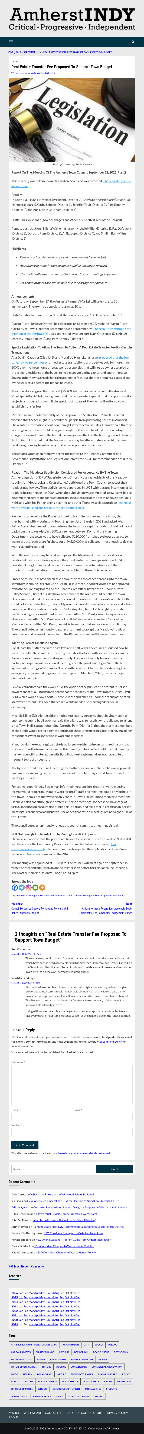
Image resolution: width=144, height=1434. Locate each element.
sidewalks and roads (55, 895)
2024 (14, 1301)
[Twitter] (22, 887)
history (46, 1366)
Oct (67, 1297)
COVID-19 (64, 1352)
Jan (21, 1292)
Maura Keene (20, 73)
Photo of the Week (82, 1374)
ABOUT (13, 1417)
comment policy (109, 1041)
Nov (72, 1297)
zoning (99, 1396)
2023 (14, 1306)
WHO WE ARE (33, 1412)
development (101, 1352)
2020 (14, 1319)
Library (27, 1374)
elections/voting (21, 1359)
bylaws (21, 895)
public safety (91, 1381)
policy (15, 1381)
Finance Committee (82, 1359)
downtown (121, 1352)
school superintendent (66, 1389)
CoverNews (95, 1428)
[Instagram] (28, 887)
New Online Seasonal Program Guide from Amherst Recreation (73, 1239)
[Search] (133, 42)
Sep (62, 1297)
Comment (18, 1062)
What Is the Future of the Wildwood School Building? (62, 1194)
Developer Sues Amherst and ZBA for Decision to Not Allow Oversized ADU (73, 1200)
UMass (59, 1396)
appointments (71, 1344)
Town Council (74, 895)
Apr (36, 1292)
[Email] (35, 887)
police (126, 1374)
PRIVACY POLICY (117, 1412)
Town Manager (42, 1396)
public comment (47, 1381)
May (42, 1292)
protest (28, 1381)
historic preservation (24, 1366)
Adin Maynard (20, 1207)
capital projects (21, 1352)
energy (41, 1359)
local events (44, 1374)
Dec (77, 1297)
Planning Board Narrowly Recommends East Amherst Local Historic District (78, 1226)
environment (58, 1359)
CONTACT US (53, 1412)
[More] (42, 887)
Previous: (39, 908)
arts (87, 1344)
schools (42, 1389)
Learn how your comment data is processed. (84, 1153)
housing (61, 1366)
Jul (52, 1292)
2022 (14, 1310)
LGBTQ (14, 1374)
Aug (56, 1292)
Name (15, 1109)
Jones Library (79, 1366)
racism (108, 1381)
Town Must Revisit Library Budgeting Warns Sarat (67, 1213)
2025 (14, 1297)
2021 (14, 1315)
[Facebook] (15, 887)
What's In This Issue (79, 1396)
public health (70, 1381)
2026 (14, 1292)
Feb (26, 1292)
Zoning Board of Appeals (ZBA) (100, 895)
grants (103, 1359)
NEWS (15, 61)
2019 (14, 1324)
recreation (124, 1381)
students (111, 1389)
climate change (45, 1352)
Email (78, 1109)
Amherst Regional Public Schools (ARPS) (34, 1344)
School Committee (22, 1389)
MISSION (14, 1412)
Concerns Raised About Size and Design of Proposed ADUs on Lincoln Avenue (80, 1207)
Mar (31, 1292)
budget (99, 1344)
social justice (93, 1389)
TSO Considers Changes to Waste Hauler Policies (73, 1233)
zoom (121, 895)
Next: (106, 908)
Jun (47, 1292)
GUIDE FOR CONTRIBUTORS (84, 1412)
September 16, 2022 (40, 73)
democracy (81, 1352)
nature (61, 1374)
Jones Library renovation (107, 1366)
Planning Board (34, 895)
